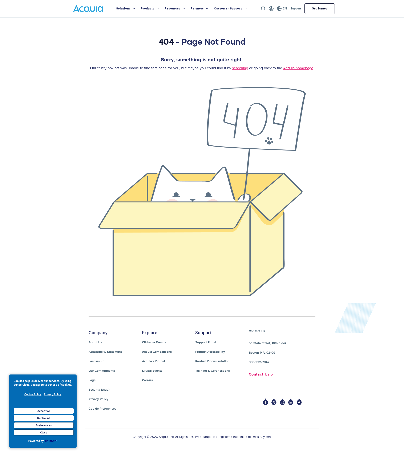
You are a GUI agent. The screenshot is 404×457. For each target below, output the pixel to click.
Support (296, 8)
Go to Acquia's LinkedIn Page (290, 401)
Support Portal (205, 342)
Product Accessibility (210, 352)
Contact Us (259, 374)
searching (240, 68)
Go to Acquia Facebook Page (265, 401)
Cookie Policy (32, 394)
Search (263, 8)
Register (271, 8)
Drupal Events (152, 371)
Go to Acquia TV (299, 401)
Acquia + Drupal (153, 361)
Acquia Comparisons (157, 352)
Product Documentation (212, 361)
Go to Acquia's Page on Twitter (274, 401)
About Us (95, 342)
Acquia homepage (298, 68)
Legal (92, 380)
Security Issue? (99, 390)
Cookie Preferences (102, 409)
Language (282, 8)
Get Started (319, 8)
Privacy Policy (52, 394)
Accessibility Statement (105, 352)
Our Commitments (102, 371)
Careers (147, 380)
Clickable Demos (154, 342)
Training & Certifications (212, 371)
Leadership (96, 361)
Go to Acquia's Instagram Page (282, 401)
